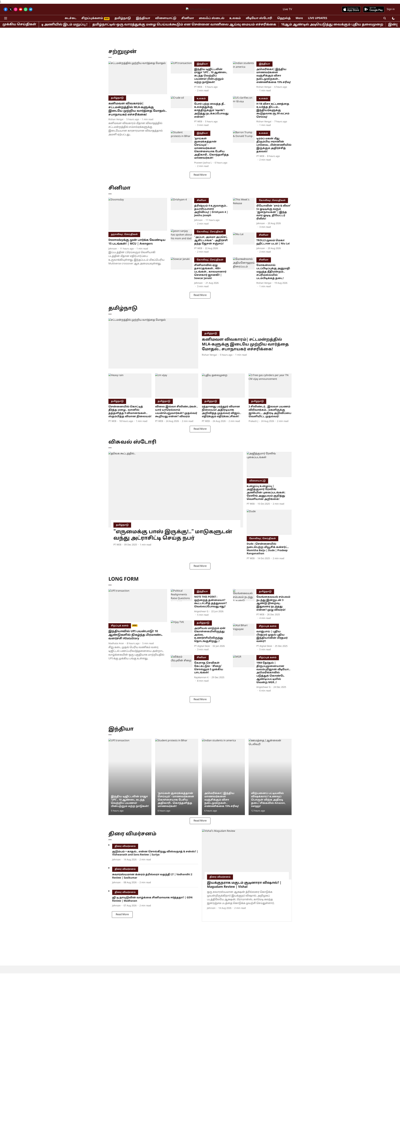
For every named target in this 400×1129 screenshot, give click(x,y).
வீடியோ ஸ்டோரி (259, 18)
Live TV (287, 9)
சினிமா (187, 18)
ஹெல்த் (284, 18)
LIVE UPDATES (317, 18)
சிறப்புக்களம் (92, 18)
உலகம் (235, 18)
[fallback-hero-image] (137, 77)
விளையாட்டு (165, 18)
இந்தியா (143, 18)
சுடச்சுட (70, 18)
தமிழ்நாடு (123, 18)
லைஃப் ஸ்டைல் (211, 18)
